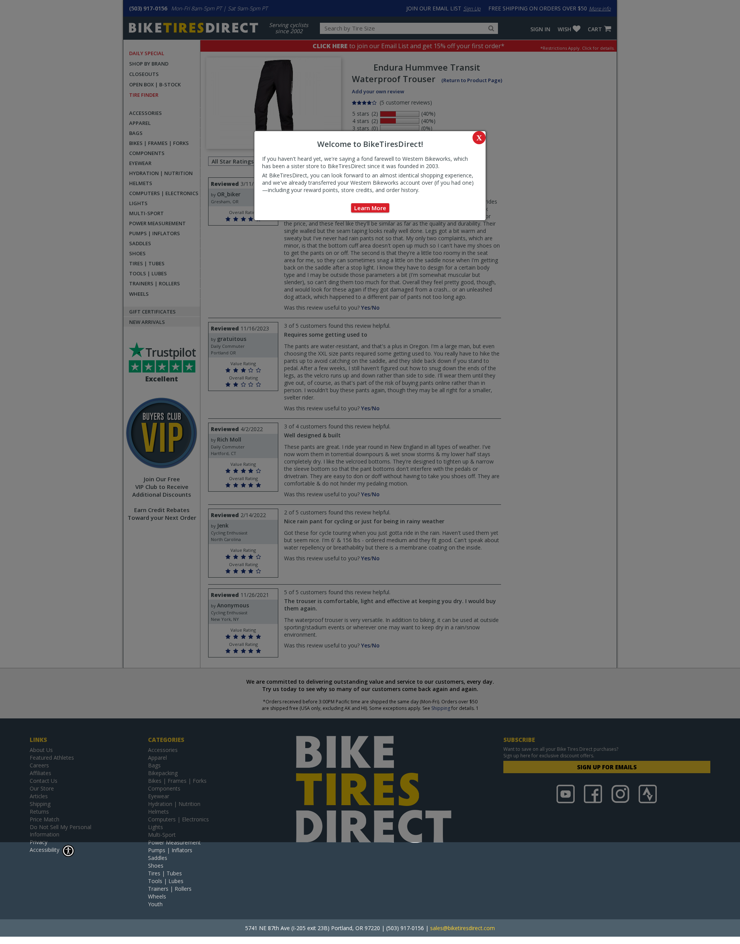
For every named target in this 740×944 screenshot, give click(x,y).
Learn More (370, 208)
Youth (155, 904)
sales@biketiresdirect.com (462, 928)
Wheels (157, 896)
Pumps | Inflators (170, 850)
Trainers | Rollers (170, 888)
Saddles (157, 857)
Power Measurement (174, 842)
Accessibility (44, 849)
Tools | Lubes (165, 881)
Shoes (155, 865)
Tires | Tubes (165, 873)
